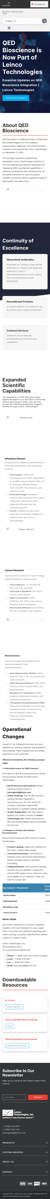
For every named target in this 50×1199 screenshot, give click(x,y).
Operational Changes (15, 98)
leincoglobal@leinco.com (13, 1060)
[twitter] (7, 1049)
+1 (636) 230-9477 (11, 1053)
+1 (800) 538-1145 (11, 1056)
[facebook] (3, 1049)
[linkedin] (11, 1049)
